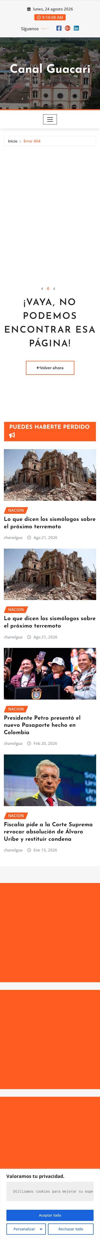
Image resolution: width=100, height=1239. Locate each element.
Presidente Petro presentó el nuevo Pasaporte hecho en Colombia (42, 725)
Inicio (12, 141)
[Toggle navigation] (50, 119)
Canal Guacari (50, 70)
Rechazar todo (70, 1229)
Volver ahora (52, 367)
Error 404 (32, 141)
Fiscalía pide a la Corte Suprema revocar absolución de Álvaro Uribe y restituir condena (48, 832)
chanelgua (13, 537)
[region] (50, 1204)
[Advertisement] (50, 198)
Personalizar (24, 1229)
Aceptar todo (50, 1215)
